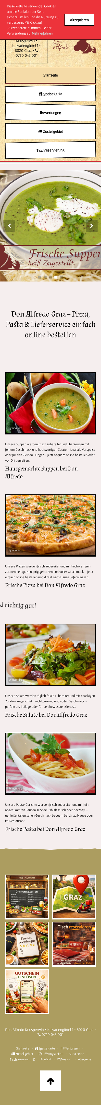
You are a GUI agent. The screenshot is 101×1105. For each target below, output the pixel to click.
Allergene (84, 1059)
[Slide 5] (61, 277)
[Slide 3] (50, 277)
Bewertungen (69, 1048)
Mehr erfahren (42, 33)
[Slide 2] (45, 277)
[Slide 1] (39, 277)
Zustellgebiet (24, 1054)
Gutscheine (76, 1054)
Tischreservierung (22, 1059)
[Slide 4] (55, 277)
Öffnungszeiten (52, 1053)
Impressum (64, 1059)
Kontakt (45, 1059)
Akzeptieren (79, 20)
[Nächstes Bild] (92, 226)
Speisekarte (46, 1048)
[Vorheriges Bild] (9, 226)
